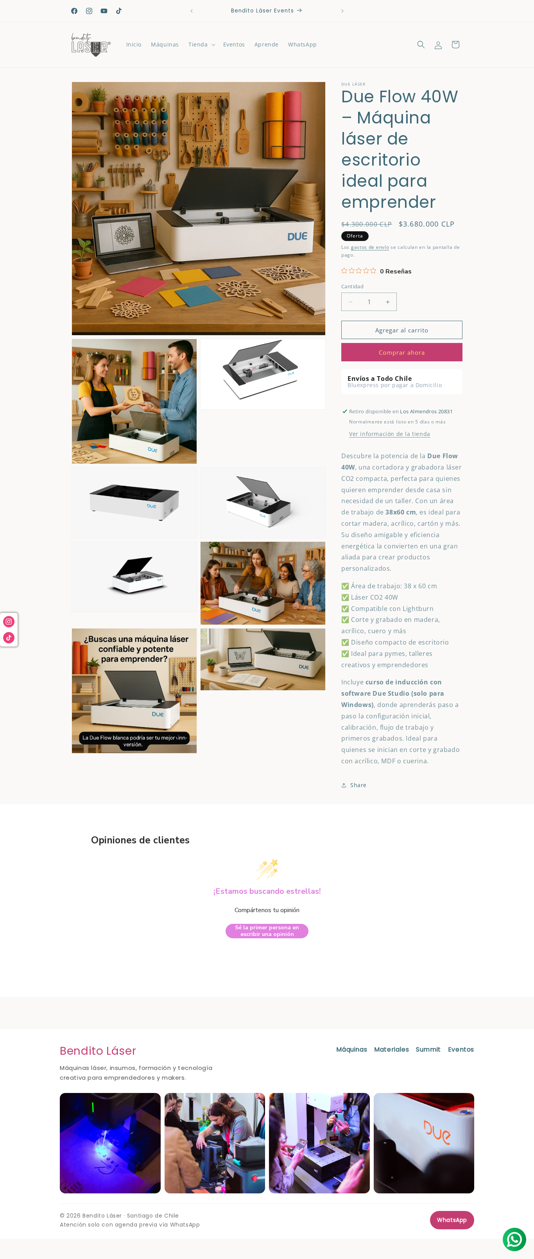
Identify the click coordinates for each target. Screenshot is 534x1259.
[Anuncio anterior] (191, 11)
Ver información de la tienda (389, 434)
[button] (201, 44)
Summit (428, 1049)
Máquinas (351, 1049)
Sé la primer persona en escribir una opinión (267, 931)
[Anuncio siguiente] (342, 11)
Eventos (461, 1049)
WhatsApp (452, 1220)
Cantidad (352, 286)
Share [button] (358, 785)
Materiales (391, 1049)
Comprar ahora (402, 352)
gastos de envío (370, 247)
